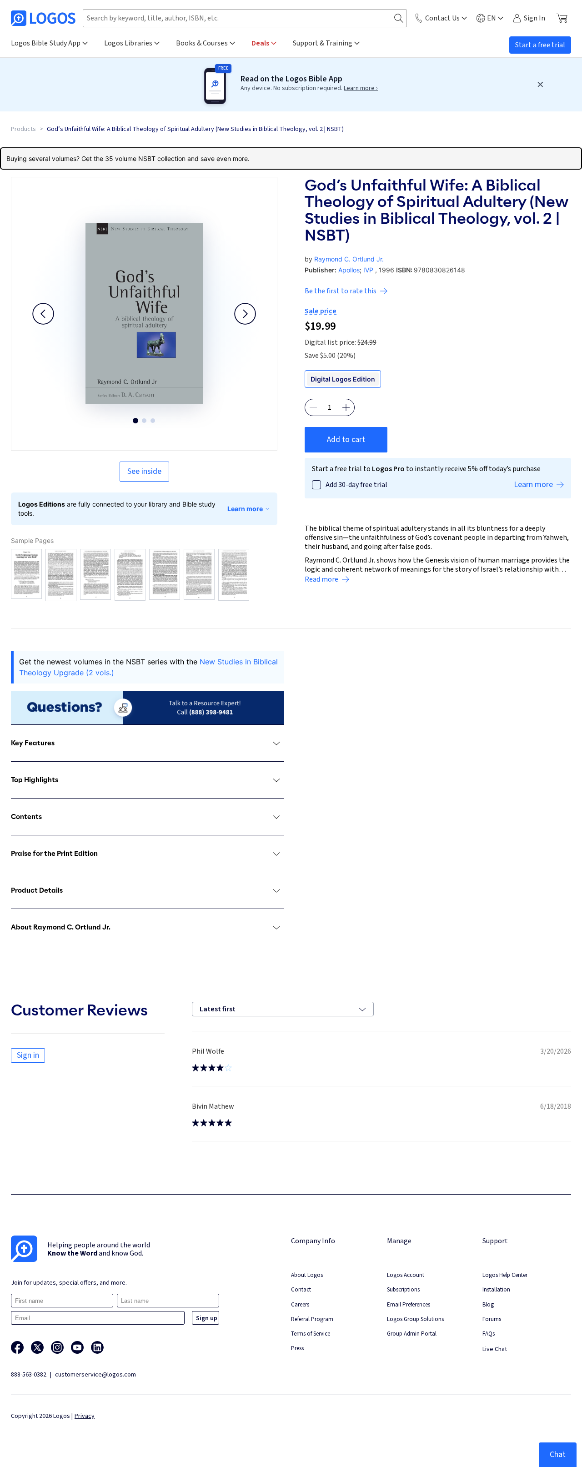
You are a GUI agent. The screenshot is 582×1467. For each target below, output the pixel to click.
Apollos (349, 270)
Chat (558, 1454)
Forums (491, 1319)
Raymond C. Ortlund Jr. (349, 259)
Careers (300, 1304)
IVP (368, 270)
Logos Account (405, 1275)
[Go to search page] (398, 18)
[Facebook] (17, 1347)
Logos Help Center (504, 1275)
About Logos (307, 1275)
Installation (496, 1289)
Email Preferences (408, 1304)
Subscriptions (403, 1289)
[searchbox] (245, 18)
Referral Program (312, 1319)
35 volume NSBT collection (145, 158)
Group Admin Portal (411, 1333)
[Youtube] (77, 1347)
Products (23, 129)
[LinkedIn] (97, 1347)
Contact (301, 1289)
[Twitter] (37, 1347)
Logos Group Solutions (415, 1319)
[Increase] (346, 407)
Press (297, 1348)
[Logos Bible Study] (43, 18)
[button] (43, 314)
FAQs (488, 1333)
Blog (488, 1304)
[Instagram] (57, 1347)
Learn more (245, 508)
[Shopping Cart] (561, 18)
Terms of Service (310, 1333)
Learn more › (361, 88)
